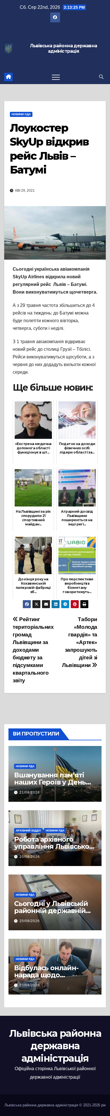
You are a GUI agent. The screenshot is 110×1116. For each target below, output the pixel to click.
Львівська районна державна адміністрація (63, 48)
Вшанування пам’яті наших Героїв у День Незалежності (50, 782)
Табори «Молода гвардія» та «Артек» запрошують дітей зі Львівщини (79, 642)
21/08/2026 (29, 792)
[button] (101, 76)
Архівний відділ (28, 830)
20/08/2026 (29, 857)
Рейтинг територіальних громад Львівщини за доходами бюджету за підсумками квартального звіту (33, 649)
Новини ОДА (21, 114)
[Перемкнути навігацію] (55, 77)
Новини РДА (25, 766)
